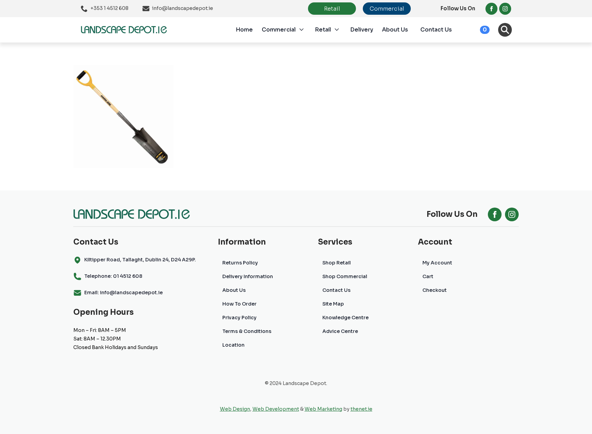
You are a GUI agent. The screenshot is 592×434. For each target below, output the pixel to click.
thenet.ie (361, 409)
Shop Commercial (344, 276)
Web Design (235, 409)
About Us (395, 29)
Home (244, 29)
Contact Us (436, 29)
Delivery (361, 29)
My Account (437, 263)
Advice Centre (340, 331)
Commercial (279, 29)
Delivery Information (247, 276)
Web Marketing (323, 409)
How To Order (239, 304)
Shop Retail (336, 263)
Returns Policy (240, 263)
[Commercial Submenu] (305, 30)
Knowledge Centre (345, 317)
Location (233, 345)
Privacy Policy (239, 317)
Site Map (333, 304)
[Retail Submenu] (340, 30)
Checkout (434, 290)
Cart (427, 276)
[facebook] (491, 9)
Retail (323, 29)
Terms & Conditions (246, 331)
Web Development (275, 409)
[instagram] (505, 9)
